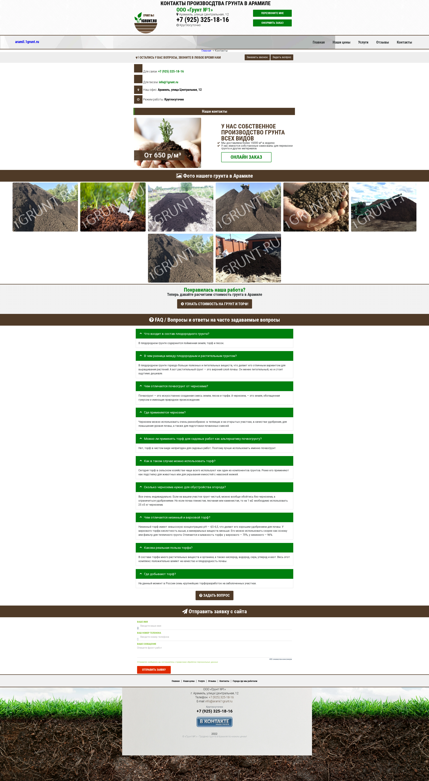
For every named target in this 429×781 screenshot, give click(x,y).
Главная (319, 42)
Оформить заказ (272, 22)
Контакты (404, 42)
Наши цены (341, 42)
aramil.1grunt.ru (27, 42)
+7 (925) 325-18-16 (202, 20)
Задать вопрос (281, 57)
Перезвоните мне (272, 13)
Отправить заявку (154, 669)
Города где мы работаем (245, 681)
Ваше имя (142, 621)
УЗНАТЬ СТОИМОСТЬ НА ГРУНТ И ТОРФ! (216, 304)
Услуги (363, 42)
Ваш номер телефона (149, 632)
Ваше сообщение (146, 643)
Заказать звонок (257, 57)
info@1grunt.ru (168, 82)
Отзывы (382, 42)
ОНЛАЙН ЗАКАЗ (246, 157)
